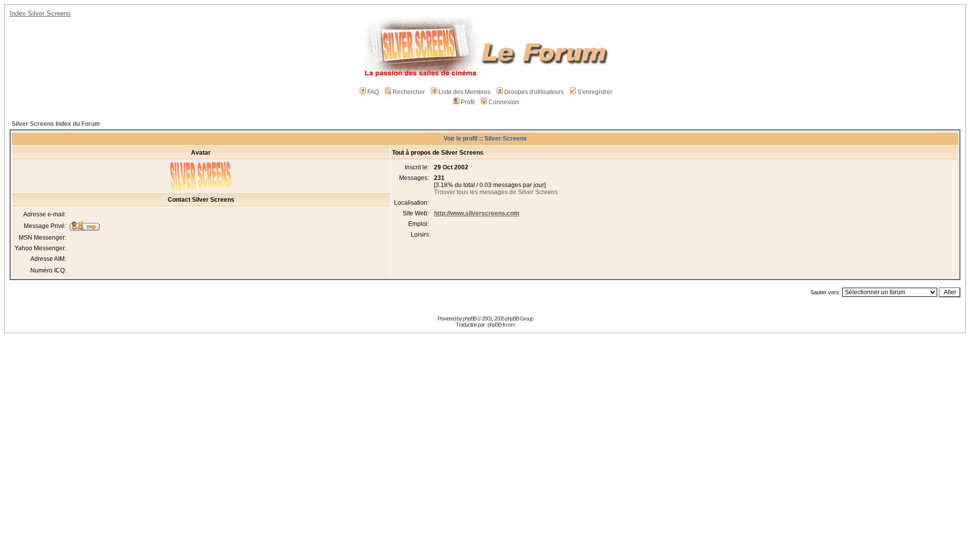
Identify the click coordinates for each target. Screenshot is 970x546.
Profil (468, 102)
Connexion (504, 102)
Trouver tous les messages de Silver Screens (496, 192)
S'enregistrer (594, 92)
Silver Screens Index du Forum (56, 123)
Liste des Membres (465, 92)
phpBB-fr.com (501, 325)
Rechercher (409, 92)
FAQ (373, 92)
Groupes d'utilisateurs (534, 92)
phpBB (469, 318)
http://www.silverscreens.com (476, 213)
